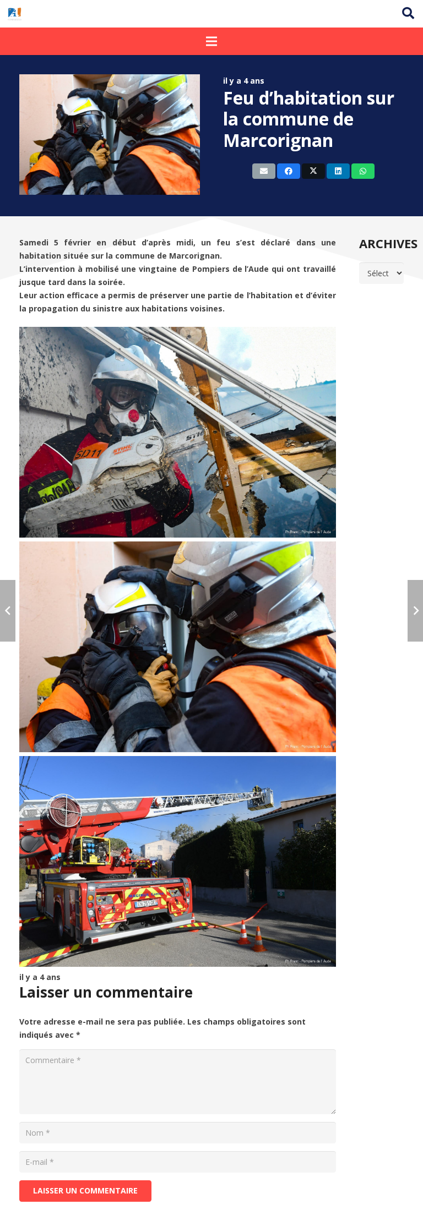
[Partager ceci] (288, 171)
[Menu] (211, 41)
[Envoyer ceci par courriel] (263, 171)
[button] (408, 13)
